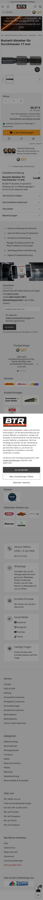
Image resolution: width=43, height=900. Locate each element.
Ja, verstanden (21, 470)
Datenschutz (17, 482)
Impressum (26, 482)
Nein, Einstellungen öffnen (21, 476)
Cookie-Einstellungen (11, 460)
